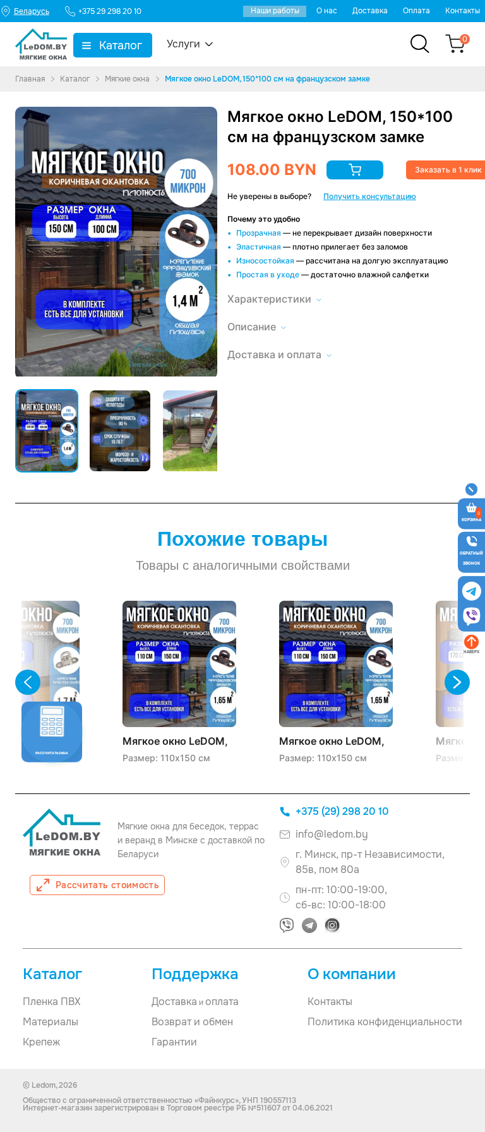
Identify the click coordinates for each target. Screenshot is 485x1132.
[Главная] (41, 44)
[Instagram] (332, 925)
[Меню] (471, 489)
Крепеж (41, 1042)
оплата (222, 1001)
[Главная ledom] (61, 832)
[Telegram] (309, 925)
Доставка (370, 11)
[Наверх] (471, 641)
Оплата (416, 11)
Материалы (50, 1021)
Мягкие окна (127, 79)
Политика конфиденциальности (385, 1021)
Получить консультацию (369, 196)
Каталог (120, 45)
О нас (326, 11)
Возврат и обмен (192, 1021)
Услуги (183, 44)
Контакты (462, 11)
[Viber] (286, 925)
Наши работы (275, 11)
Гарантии (174, 1042)
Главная (30, 79)
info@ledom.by (332, 834)
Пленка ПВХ (51, 1001)
